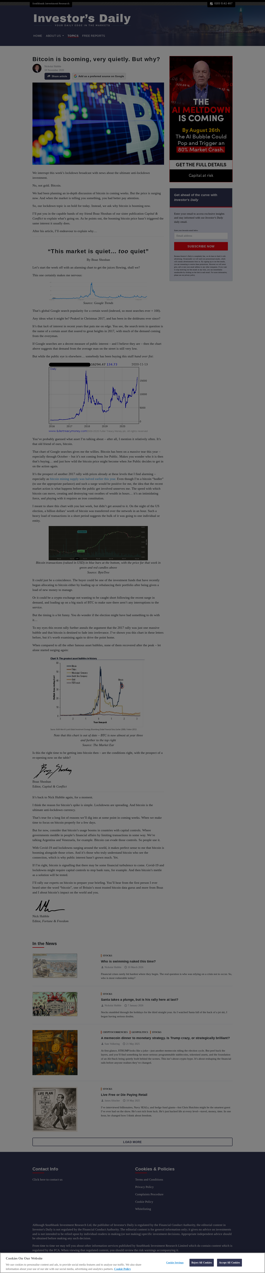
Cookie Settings (175, 1262)
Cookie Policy (122, 1268)
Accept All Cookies (229, 1262)
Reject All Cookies (201, 1262)
